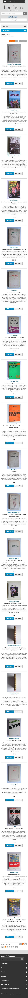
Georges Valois (14, 247)
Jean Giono (14, 290)
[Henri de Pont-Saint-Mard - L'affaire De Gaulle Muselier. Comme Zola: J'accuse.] (14, 53)
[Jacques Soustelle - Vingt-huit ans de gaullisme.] (14, 727)
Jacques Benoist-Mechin (14, 645)
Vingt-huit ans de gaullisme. (14, 740)
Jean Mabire (14, 827)
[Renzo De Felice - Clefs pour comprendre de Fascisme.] (14, 370)
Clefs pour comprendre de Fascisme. (14, 383)
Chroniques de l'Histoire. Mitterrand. (14, 603)
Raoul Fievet (14, 110)
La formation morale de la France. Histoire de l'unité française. (14, 515)
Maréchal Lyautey (14, 558)
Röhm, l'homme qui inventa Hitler (14, 829)
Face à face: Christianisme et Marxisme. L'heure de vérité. (14, 426)
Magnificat (14, 472)
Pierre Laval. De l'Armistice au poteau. (14, 337)
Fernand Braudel (14, 918)
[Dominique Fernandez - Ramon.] (14, 145)
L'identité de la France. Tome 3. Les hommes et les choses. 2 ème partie (14, 920)
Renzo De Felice (14, 381)
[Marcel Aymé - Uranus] (14, 773)
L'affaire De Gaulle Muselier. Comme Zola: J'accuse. (14, 67)
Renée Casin (14, 424)
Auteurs (5, 26)
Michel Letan (14, 335)
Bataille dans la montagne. (14, 292)
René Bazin (14, 470)
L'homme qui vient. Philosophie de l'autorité (14, 249)
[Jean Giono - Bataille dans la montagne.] (14, 279)
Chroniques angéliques (14, 874)
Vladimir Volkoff (14, 872)
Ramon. (14, 158)
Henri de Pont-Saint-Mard (14, 64)
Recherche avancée (13, 16)
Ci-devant (14, 695)
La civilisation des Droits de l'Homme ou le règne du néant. (14, 113)
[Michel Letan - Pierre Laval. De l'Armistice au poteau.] (14, 325)
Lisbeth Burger (14, 200)
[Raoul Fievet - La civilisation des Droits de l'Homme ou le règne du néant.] (14, 99)
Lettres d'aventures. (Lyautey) (14, 560)
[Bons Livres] (14, 8)
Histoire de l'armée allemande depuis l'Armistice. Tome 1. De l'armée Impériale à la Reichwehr (14, 649)
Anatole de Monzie (14, 693)
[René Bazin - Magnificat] (14, 459)
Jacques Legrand (14, 601)
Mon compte (5, 984)
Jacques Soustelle (14, 738)
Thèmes (3, 972)
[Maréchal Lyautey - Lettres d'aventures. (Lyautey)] (14, 547)
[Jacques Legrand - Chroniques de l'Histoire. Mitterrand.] (14, 590)
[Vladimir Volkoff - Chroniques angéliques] (14, 861)
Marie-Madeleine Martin (14, 512)
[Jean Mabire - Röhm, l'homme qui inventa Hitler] (14, 816)
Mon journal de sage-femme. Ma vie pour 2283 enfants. (14, 203)
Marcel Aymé (14, 784)
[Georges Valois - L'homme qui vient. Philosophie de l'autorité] (14, 236)
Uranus (14, 786)
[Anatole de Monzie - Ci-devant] (14, 682)
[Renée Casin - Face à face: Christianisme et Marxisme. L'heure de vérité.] (14, 413)
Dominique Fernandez (14, 156)
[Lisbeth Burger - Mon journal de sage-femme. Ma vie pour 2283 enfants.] (14, 189)
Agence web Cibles (17, 994)
